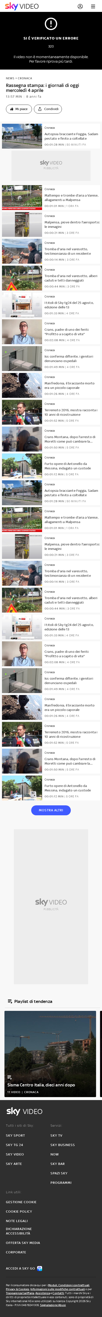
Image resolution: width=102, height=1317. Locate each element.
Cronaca (25, 78)
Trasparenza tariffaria (20, 1293)
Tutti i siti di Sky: (20, 1125)
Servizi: (56, 1125)
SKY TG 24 (14, 1145)
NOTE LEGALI (17, 1221)
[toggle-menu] (93, 6)
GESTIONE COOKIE (21, 1202)
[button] (19, 109)
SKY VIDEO (15, 1154)
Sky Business (63, 1145)
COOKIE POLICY (19, 1211)
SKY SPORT (15, 1135)
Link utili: (14, 1192)
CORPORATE (16, 1252)
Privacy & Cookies (17, 1289)
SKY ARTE (14, 1164)
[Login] (80, 6)
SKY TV (56, 1135)
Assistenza (42, 1293)
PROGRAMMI (61, 1183)
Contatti (58, 1293)
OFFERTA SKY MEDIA (23, 1243)
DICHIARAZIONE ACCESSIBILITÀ (19, 1231)
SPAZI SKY (59, 1173)
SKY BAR (58, 1164)
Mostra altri (51, 810)
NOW (55, 1154)
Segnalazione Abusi (53, 1305)
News (10, 78)
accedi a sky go (20, 1268)
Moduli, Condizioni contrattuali (68, 1285)
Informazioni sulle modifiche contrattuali (57, 1289)
